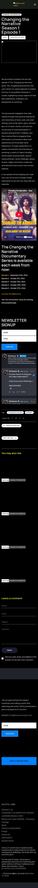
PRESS (4, 831)
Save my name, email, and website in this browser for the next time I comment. (20, 658)
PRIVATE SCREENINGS (11, 828)
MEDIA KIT (6, 835)
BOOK (4, 825)
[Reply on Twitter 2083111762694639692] (10, 392)
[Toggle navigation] (30, 4)
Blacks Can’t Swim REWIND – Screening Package (18, 820)
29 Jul (32, 401)
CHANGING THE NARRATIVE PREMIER (18, 813)
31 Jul (32, 371)
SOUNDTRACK (8, 841)
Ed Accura (13, 371)
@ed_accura (24, 371)
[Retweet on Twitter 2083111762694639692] (14, 392)
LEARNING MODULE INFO (12, 816)
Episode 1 (5, 275)
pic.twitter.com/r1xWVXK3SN (14, 868)
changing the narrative (15, 412)
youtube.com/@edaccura (11, 294)
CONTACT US (7, 810)
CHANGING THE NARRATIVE (11, 14)
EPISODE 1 (29, 412)
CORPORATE (7, 838)
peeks (5, 37)
